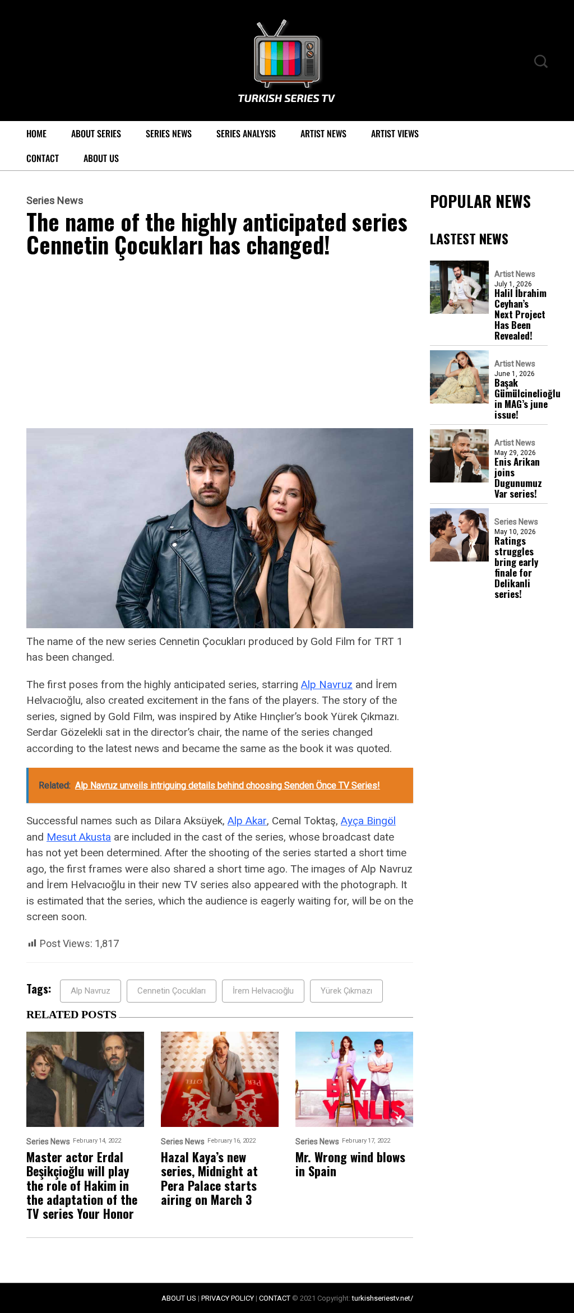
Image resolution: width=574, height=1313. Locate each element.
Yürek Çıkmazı (346, 991)
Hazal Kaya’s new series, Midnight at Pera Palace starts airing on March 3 (209, 1178)
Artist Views (395, 133)
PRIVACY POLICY (227, 1298)
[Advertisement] (219, 345)
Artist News (323, 133)
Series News (169, 133)
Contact (42, 158)
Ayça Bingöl (368, 820)
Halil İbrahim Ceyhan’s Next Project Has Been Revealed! (520, 314)
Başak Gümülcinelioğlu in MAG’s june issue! (527, 398)
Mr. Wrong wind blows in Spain (350, 1164)
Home (36, 133)
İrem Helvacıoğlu (263, 991)
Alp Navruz (327, 684)
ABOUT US (178, 1298)
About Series (96, 133)
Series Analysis (246, 133)
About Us (101, 158)
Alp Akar (247, 820)
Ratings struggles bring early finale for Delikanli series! (516, 567)
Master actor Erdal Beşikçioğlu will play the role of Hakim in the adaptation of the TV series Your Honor (81, 1185)
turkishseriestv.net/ (382, 1298)
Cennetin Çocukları (171, 991)
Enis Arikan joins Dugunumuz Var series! (518, 477)
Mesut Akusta (79, 837)
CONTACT (274, 1298)
